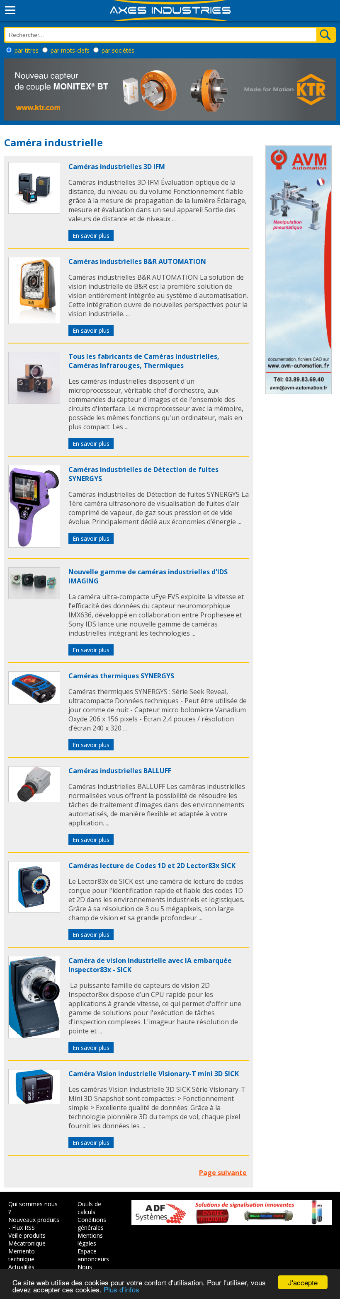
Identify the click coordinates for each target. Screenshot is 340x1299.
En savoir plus (91, 235)
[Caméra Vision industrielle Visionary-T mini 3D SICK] (34, 1101)
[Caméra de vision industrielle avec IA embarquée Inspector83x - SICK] (34, 1035)
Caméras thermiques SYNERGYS (121, 675)
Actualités (21, 1267)
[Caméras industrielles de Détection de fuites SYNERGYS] (34, 545)
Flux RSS (23, 1227)
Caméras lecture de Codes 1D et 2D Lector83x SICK (152, 865)
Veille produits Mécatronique (27, 1239)
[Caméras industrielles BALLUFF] (34, 799)
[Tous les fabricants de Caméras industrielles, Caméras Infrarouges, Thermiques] (34, 401)
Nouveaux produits (33, 1220)
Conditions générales (92, 1223)
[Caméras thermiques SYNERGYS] (34, 701)
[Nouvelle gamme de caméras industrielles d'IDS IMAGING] (34, 596)
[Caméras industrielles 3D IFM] (34, 211)
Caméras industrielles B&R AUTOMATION (137, 261)
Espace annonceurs (93, 1255)
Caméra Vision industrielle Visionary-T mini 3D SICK (153, 1073)
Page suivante (223, 1172)
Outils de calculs (89, 1208)
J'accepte (303, 1282)
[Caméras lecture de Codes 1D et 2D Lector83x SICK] (34, 910)
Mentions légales (90, 1239)
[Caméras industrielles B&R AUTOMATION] (34, 321)
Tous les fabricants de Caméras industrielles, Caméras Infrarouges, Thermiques (143, 361)
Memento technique (21, 1255)
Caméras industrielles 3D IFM (116, 166)
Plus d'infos (121, 1289)
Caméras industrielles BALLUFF (119, 770)
